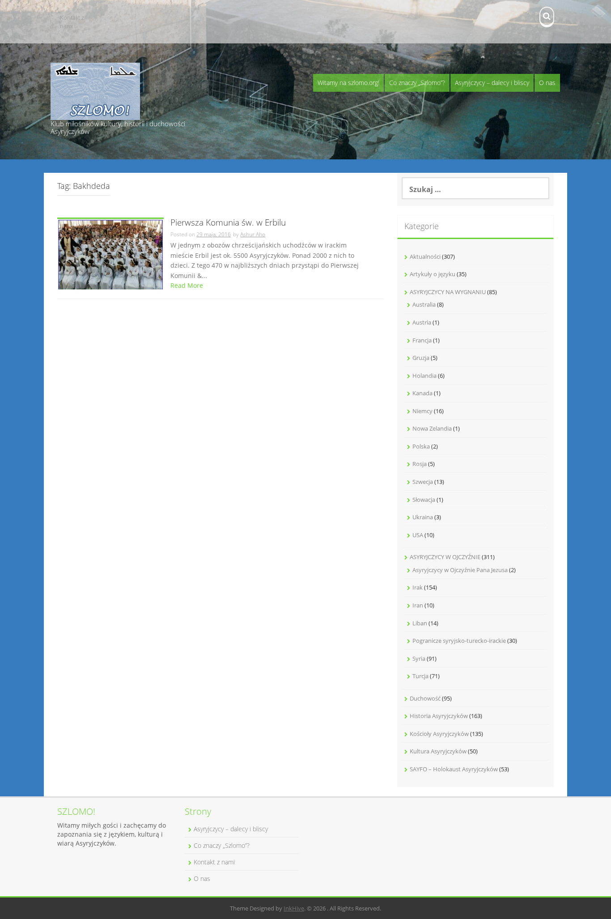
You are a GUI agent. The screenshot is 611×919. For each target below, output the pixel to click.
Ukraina (422, 517)
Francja (422, 340)
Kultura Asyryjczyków (438, 751)
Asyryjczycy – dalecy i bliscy (492, 82)
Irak (417, 587)
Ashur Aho (252, 234)
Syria (418, 658)
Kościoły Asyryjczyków (439, 734)
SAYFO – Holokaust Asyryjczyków (454, 769)
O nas (547, 82)
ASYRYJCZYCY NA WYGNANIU (448, 292)
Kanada (422, 393)
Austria (421, 322)
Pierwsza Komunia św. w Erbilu (228, 223)
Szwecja (422, 482)
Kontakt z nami (72, 21)
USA (417, 535)
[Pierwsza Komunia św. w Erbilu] (110, 254)
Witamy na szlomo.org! (348, 82)
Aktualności (425, 256)
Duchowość (425, 698)
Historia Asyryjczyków (439, 716)
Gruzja (420, 358)
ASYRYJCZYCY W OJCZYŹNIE (445, 557)
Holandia (424, 376)
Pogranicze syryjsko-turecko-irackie (459, 641)
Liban (419, 623)
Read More (186, 285)
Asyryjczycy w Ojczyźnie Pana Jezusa (460, 570)
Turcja (420, 676)
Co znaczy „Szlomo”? (417, 82)
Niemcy (422, 411)
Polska (421, 446)
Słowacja (423, 500)
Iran (417, 605)
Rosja (419, 464)
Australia (424, 304)
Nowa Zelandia (432, 428)
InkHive (294, 908)
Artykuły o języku (432, 274)
